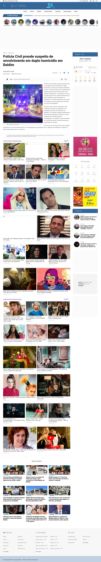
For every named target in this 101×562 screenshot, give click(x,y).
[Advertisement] (85, 110)
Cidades (39, 11)
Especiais (57, 11)
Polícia (25, 11)
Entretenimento (48, 11)
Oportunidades (67, 11)
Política (32, 11)
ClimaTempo (94, 68)
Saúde (75, 11)
